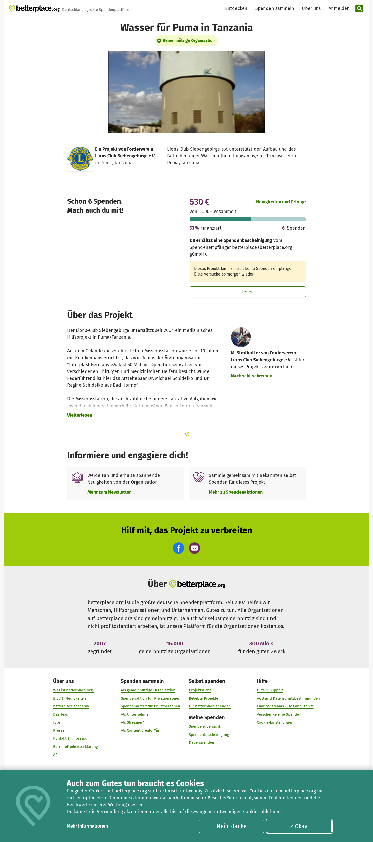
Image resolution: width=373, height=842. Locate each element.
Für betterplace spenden (210, 706)
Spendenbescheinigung (209, 734)
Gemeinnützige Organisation (189, 40)
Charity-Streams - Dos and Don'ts (285, 706)
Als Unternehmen (136, 714)
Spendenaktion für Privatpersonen (150, 698)
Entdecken (236, 8)
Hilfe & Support (270, 690)
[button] (178, 548)
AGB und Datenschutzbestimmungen (288, 698)
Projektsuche (200, 690)
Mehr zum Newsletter (109, 492)
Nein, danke (232, 826)
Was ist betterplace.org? (73, 690)
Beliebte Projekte (203, 698)
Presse (58, 730)
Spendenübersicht (204, 726)
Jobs (57, 722)
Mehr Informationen (87, 826)
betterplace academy (71, 706)
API (56, 754)
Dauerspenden (201, 742)
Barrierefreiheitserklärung (75, 746)
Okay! (302, 826)
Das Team (61, 714)
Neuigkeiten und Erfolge (281, 202)
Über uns (311, 8)
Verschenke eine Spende (278, 714)
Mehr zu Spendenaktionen (236, 492)
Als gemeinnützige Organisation (148, 690)
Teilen (248, 292)
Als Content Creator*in (140, 730)
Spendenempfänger (210, 247)
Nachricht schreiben (251, 376)
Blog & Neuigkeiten (69, 698)
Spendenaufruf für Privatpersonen (150, 706)
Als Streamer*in (134, 722)
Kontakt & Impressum (72, 738)
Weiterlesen (79, 415)
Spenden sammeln (274, 8)
